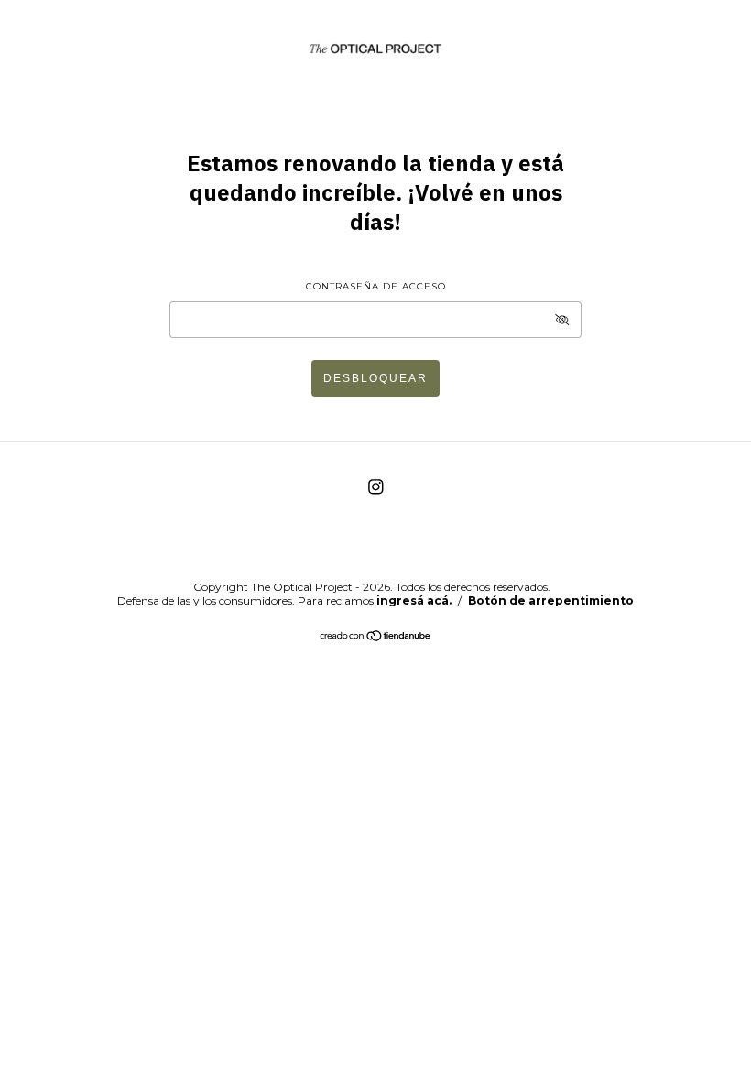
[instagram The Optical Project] (376, 486)
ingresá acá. (414, 600)
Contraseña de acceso (376, 286)
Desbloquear (375, 378)
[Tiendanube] (376, 637)
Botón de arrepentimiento (551, 600)
